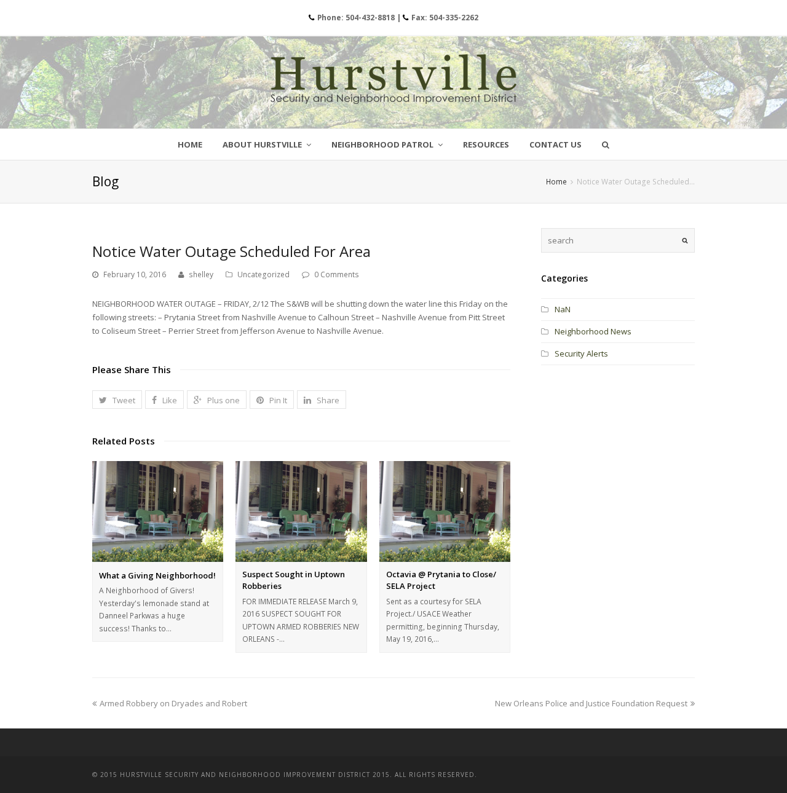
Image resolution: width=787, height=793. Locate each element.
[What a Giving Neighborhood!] (157, 511)
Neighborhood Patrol (383, 144)
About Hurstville (263, 144)
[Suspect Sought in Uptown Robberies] (300, 511)
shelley (201, 274)
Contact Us (555, 144)
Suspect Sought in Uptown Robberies (293, 580)
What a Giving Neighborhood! (157, 575)
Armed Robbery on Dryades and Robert (173, 703)
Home (190, 144)
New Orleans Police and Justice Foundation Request (591, 703)
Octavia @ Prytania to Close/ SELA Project (441, 580)
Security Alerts (581, 353)
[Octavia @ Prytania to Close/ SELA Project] (444, 511)
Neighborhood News (593, 331)
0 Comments (336, 274)
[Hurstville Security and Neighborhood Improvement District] (393, 79)
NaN (563, 309)
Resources (486, 144)
